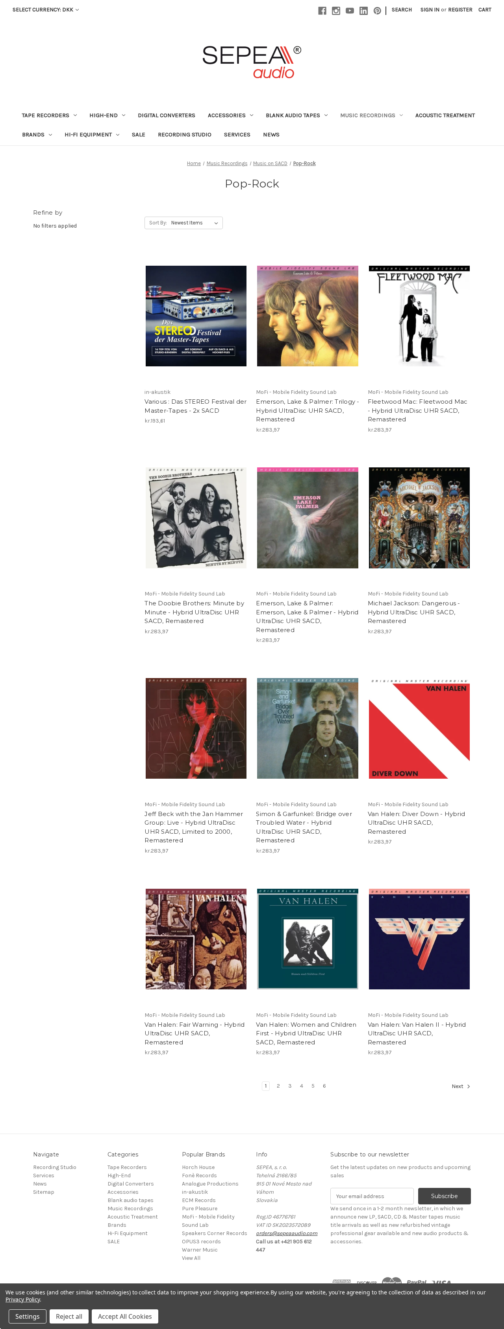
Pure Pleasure (199, 1208)
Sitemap (43, 1192)
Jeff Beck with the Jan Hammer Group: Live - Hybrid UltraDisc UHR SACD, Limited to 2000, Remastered (194, 827)
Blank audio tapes (293, 115)
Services (237, 134)
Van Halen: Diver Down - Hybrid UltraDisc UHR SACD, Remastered (416, 822)
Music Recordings (367, 115)
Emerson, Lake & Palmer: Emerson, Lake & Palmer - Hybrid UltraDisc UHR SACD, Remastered (307, 616)
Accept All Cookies (125, 1316)
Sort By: (158, 223)
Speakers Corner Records (214, 1233)
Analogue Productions (210, 1183)
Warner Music (200, 1249)
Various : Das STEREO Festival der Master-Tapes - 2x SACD (195, 406)
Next (458, 1086)
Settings (27, 1316)
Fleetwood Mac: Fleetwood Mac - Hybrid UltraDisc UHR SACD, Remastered (418, 410)
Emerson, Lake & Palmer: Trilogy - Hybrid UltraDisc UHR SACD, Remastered (307, 410)
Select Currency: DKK (43, 9)
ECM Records (199, 1200)
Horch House (198, 1167)
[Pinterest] (377, 11)
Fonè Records (199, 1175)
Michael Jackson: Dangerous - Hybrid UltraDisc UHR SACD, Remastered (414, 612)
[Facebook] (322, 11)
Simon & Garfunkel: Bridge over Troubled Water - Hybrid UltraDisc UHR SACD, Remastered (304, 827)
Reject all (69, 1316)
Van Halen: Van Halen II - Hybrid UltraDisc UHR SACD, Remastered (417, 1033)
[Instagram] (336, 11)
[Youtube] (350, 11)
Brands (33, 134)
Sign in (430, 9)
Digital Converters (166, 115)
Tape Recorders (45, 115)
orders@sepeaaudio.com (286, 1233)
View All (191, 1258)
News (271, 134)
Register (460, 9)
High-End (103, 115)
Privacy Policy (23, 1299)
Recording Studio (184, 134)
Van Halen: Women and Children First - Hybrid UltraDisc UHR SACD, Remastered (306, 1033)
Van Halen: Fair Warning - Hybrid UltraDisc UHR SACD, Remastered (195, 1033)
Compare (194, 309)
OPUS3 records (201, 1241)
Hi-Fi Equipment (88, 134)
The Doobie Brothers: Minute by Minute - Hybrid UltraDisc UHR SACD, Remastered (194, 612)
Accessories (227, 115)
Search (402, 9)
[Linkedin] (363, 11)
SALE (138, 134)
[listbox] (196, 223)
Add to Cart (196, 323)
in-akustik (195, 1192)
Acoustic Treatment (445, 115)
